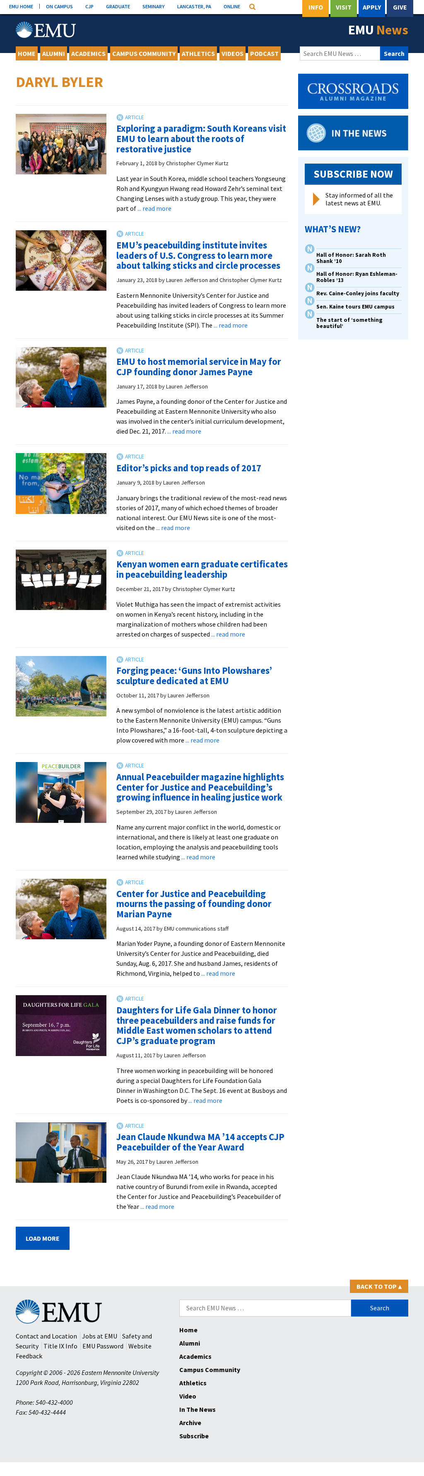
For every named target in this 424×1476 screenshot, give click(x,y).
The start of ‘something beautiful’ (349, 323)
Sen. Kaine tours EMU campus (355, 306)
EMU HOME (21, 6)
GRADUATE (118, 6)
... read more (154, 208)
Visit (344, 7)
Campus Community (144, 53)
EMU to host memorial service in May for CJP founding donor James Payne (198, 367)
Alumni (53, 53)
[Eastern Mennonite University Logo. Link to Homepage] (46, 30)
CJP (89, 6)
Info (315, 7)
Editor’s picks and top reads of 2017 (188, 468)
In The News (197, 1409)
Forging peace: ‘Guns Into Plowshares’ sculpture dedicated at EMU (194, 676)
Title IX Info (60, 1346)
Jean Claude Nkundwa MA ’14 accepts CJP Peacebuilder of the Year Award (200, 1142)
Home (27, 53)
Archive (190, 1422)
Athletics (198, 53)
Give (400, 7)
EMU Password (102, 1346)
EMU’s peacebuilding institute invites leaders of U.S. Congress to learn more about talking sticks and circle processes (198, 255)
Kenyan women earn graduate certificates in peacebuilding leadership (202, 569)
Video (187, 1396)
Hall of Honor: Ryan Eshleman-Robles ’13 (357, 277)
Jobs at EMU (99, 1336)
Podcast (264, 53)
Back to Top (379, 1286)
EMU (378, 29)
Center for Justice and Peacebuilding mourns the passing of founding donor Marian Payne (194, 904)
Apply (372, 7)
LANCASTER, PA (194, 6)
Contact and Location (46, 1336)
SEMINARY (153, 6)
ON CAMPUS (59, 6)
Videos (232, 53)
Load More (43, 1238)
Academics (88, 53)
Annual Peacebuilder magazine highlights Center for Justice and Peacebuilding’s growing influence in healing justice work (200, 787)
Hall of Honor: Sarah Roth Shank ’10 (351, 258)
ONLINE (232, 6)
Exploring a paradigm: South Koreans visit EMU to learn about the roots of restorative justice (201, 138)
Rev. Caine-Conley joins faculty (357, 293)
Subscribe (194, 1436)
